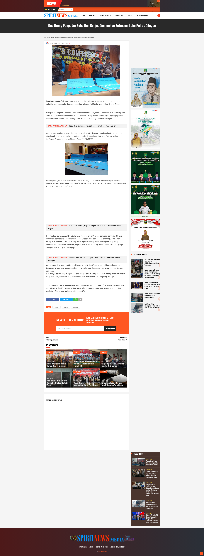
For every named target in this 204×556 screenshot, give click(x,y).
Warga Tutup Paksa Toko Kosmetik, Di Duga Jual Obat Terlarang (113, 365)
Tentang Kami (83, 547)
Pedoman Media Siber (101, 547)
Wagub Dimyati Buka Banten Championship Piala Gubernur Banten (152, 295)
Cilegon (56, 307)
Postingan (62, 10)
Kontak (91, 547)
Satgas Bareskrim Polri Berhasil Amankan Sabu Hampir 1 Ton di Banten (86, 384)
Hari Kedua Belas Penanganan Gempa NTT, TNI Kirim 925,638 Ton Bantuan (152, 306)
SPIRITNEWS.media (102, 551)
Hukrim (66, 307)
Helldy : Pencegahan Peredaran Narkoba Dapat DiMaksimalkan (57, 365)
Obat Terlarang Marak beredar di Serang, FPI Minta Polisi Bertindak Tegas (57, 383)
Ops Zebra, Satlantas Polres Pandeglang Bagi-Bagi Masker (92, 126)
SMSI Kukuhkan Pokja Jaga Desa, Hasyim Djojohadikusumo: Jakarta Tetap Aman (152, 262)
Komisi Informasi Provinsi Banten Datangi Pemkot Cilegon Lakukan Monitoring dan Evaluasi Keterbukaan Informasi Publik (152, 274)
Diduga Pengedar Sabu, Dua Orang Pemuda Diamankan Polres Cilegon (112, 384)
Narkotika (75, 307)
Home (83, 15)
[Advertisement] (86, 207)
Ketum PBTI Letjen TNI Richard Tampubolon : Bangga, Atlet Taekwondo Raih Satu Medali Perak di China (152, 519)
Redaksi (112, 547)
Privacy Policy (120, 547)
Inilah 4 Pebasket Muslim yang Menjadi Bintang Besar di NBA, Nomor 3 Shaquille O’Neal (152, 285)
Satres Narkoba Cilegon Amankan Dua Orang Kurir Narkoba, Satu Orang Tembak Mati (85, 364)
